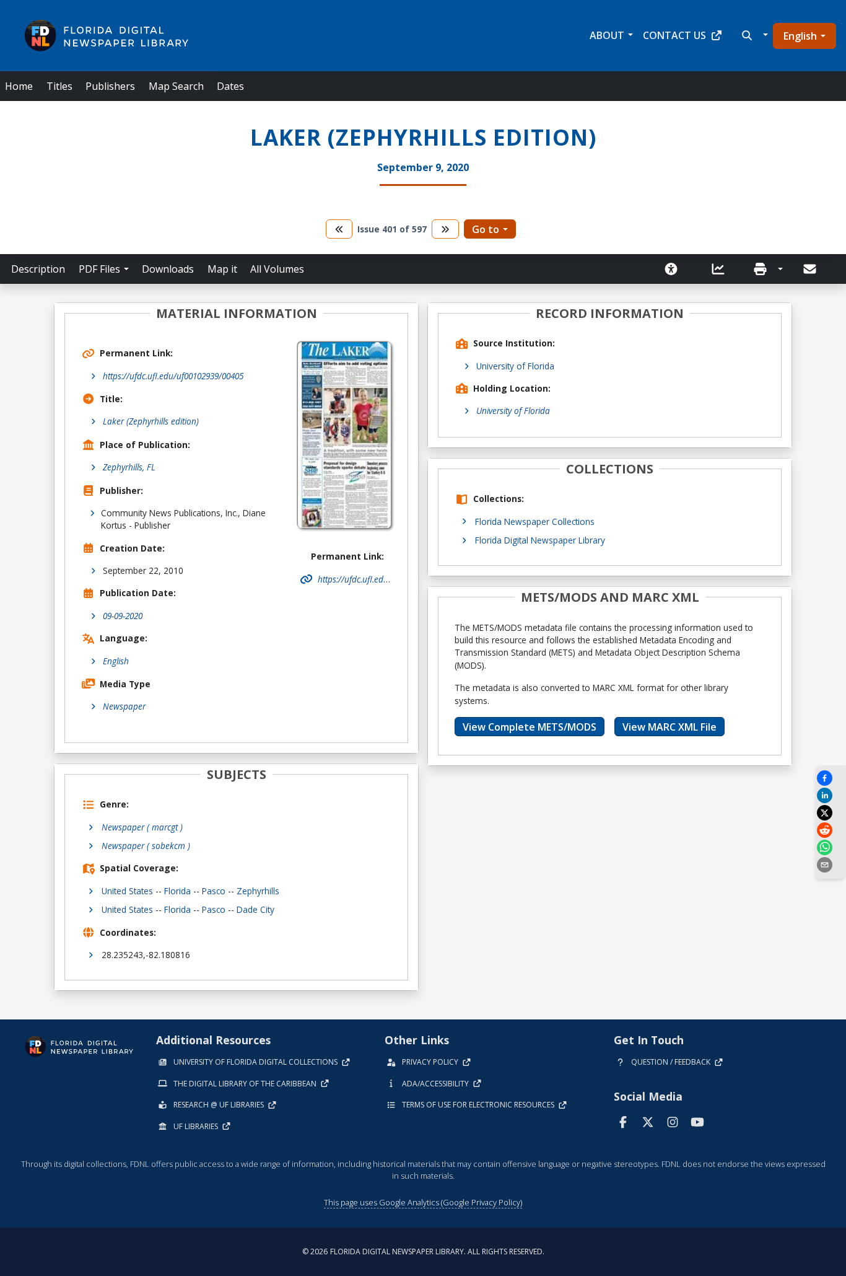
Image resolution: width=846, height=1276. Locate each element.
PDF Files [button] (99, 269)
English (800, 36)
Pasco (213, 891)
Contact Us (674, 35)
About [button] (607, 35)
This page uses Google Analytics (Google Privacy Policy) (423, 1202)
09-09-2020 (122, 616)
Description (38, 269)
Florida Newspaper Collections (535, 521)
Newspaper (124, 706)
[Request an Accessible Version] (675, 269)
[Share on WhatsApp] (830, 847)
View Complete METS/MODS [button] (529, 727)
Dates (230, 86)
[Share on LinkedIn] (830, 795)
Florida (177, 891)
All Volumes (277, 269)
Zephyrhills (258, 891)
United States (127, 891)
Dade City (255, 909)
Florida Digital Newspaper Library (540, 540)
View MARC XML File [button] (669, 727)
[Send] (810, 269)
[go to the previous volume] (339, 229)
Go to (485, 229)
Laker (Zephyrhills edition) (151, 421)
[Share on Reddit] (830, 830)
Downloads (168, 269)
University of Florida (515, 366)
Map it (222, 269)
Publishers (110, 86)
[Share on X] (830, 813)
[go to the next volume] (445, 229)
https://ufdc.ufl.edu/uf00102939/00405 (173, 376)
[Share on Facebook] (830, 778)
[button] (753, 35)
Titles (59, 86)
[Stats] (722, 269)
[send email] (830, 865)
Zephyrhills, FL (129, 467)
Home (19, 86)
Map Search (176, 86)
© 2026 (423, 1251)
